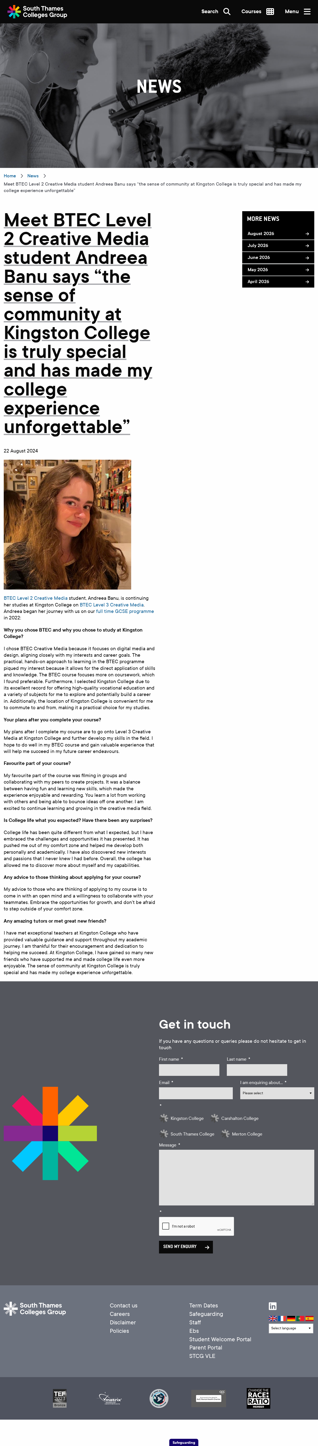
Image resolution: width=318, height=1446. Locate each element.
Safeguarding (206, 1314)
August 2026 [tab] (261, 234)
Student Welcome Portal (220, 1339)
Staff (195, 1322)
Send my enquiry (180, 1247)
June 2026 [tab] (259, 257)
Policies (119, 1331)
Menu (292, 11)
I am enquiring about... (263, 1083)
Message (169, 1145)
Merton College (247, 1134)
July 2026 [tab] (258, 246)
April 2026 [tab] (258, 282)
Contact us (123, 1305)
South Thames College (192, 1134)
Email (166, 1083)
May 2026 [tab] (258, 270)
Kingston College (187, 1118)
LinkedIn (273, 1306)
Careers (120, 1314)
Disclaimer (123, 1322)
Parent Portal (205, 1347)
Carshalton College (240, 1118)
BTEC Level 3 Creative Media (112, 605)
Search (210, 11)
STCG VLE (202, 1356)
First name (171, 1059)
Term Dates (203, 1305)
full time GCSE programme (125, 611)
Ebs (194, 1331)
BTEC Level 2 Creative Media (36, 598)
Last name (238, 1059)
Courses (252, 11)
